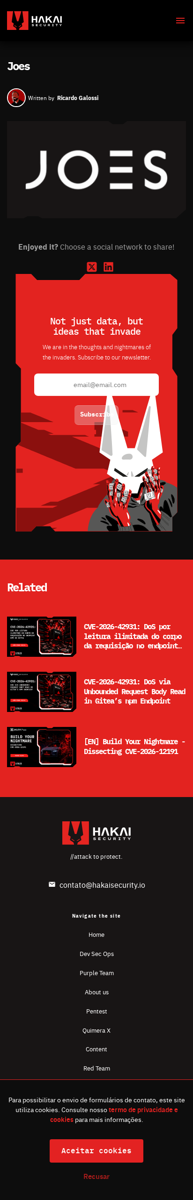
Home (96, 934)
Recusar (96, 1176)
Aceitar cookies (96, 1151)
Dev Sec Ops (97, 953)
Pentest (96, 1011)
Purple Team (97, 973)
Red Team (96, 1068)
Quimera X (96, 1030)
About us (97, 992)
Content (96, 1049)
